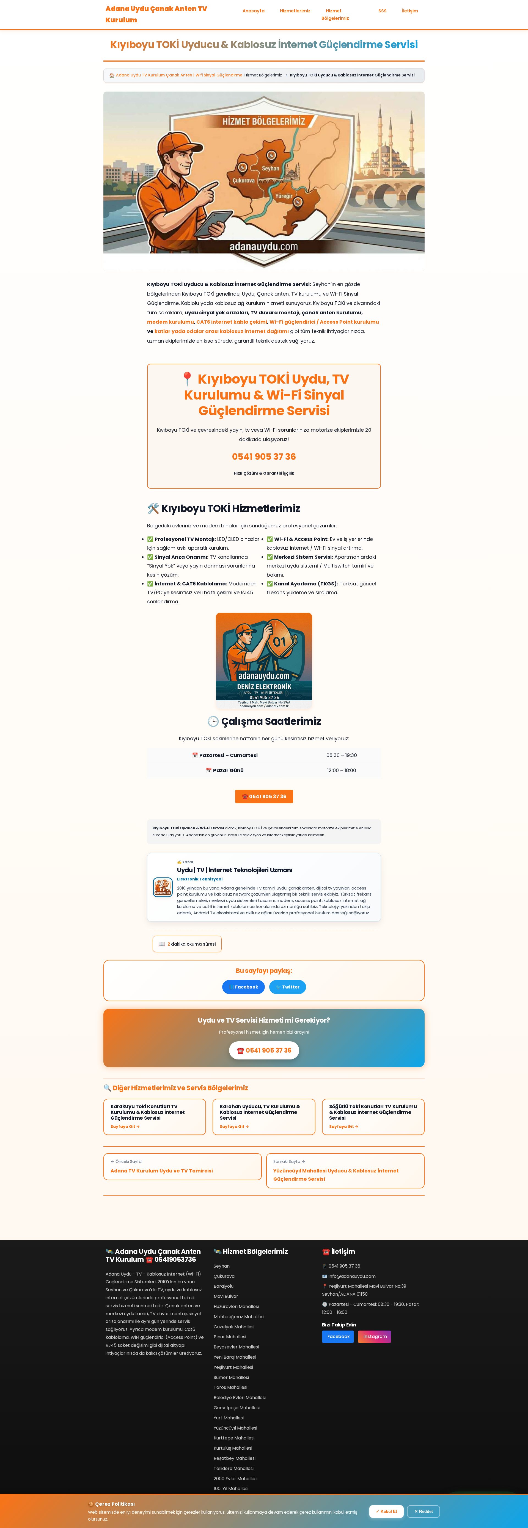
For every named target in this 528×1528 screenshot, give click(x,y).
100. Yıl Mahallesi (231, 1488)
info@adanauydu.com (352, 1276)
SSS (382, 11)
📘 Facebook (243, 987)
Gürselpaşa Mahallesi (237, 1408)
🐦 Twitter (287, 987)
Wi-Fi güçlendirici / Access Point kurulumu (324, 321)
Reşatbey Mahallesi (234, 1458)
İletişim (410, 11)
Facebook (339, 1336)
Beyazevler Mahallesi (236, 1347)
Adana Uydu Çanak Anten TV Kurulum (156, 14)
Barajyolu (223, 1286)
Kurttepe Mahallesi (234, 1438)
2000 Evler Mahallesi (235, 1478)
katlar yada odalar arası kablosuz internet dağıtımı (222, 331)
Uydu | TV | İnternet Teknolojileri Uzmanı (235, 870)
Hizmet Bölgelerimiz (335, 14)
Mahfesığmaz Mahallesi (239, 1317)
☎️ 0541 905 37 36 (264, 796)
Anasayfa (254, 11)
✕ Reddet (423, 1511)
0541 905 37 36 (264, 456)
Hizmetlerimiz (295, 11)
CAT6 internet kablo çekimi (231, 321)
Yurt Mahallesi (229, 1418)
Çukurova (224, 1276)
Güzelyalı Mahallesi (234, 1327)
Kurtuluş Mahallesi (233, 1448)
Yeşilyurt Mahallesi (233, 1367)
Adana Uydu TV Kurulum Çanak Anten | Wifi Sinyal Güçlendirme (175, 75)
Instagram (375, 1336)
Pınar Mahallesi (230, 1337)
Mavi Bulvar (226, 1296)
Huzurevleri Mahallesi (236, 1306)
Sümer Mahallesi (231, 1377)
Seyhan (222, 1266)
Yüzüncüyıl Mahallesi (235, 1428)
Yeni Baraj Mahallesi (235, 1357)
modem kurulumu (170, 321)
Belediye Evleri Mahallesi (240, 1397)
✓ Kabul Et (386, 1511)
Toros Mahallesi (230, 1387)
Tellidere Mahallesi (234, 1468)
